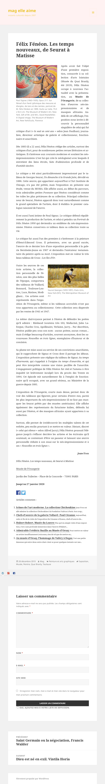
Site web (20, 678)
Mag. (42, 561)
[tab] (3, 573)
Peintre (26, 564)
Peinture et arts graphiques (61, 561)
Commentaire (24, 613)
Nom (19, 653)
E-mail (20, 665)
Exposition (83, 561)
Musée (19, 564)
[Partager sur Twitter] (23, 492)
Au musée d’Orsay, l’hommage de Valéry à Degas (44, 538)
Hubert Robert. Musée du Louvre (35, 522)
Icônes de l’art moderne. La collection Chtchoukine (46, 507)
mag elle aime (22, 10)
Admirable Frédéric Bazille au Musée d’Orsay (43, 530)
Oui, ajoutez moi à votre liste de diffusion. (45, 707)
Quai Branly (36, 564)
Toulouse (47, 564)
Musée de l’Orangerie (28, 468)
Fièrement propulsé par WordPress (32, 778)
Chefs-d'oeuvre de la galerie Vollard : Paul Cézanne (46, 515)
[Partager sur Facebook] (18, 492)
